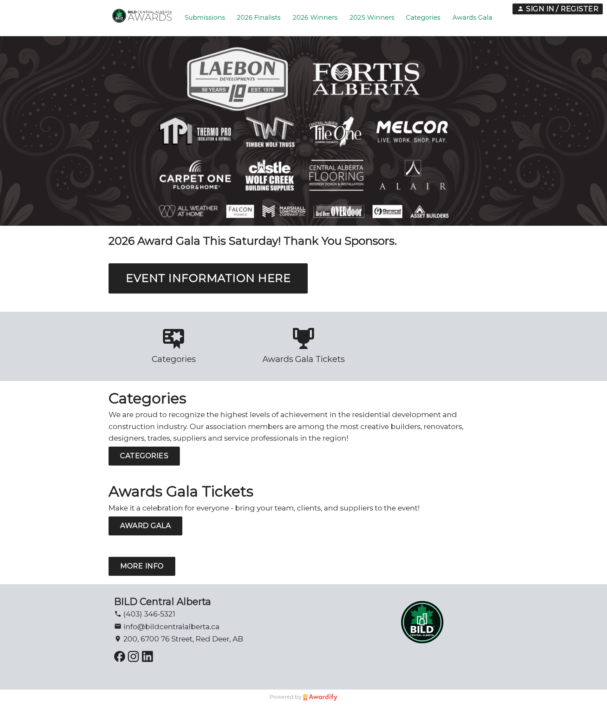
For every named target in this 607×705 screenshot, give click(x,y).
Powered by (286, 697)
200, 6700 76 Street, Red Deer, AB (182, 638)
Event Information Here (208, 278)
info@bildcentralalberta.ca (171, 626)
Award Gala (145, 525)
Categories (144, 456)
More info (142, 566)
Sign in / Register (561, 9)
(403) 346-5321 (148, 614)
